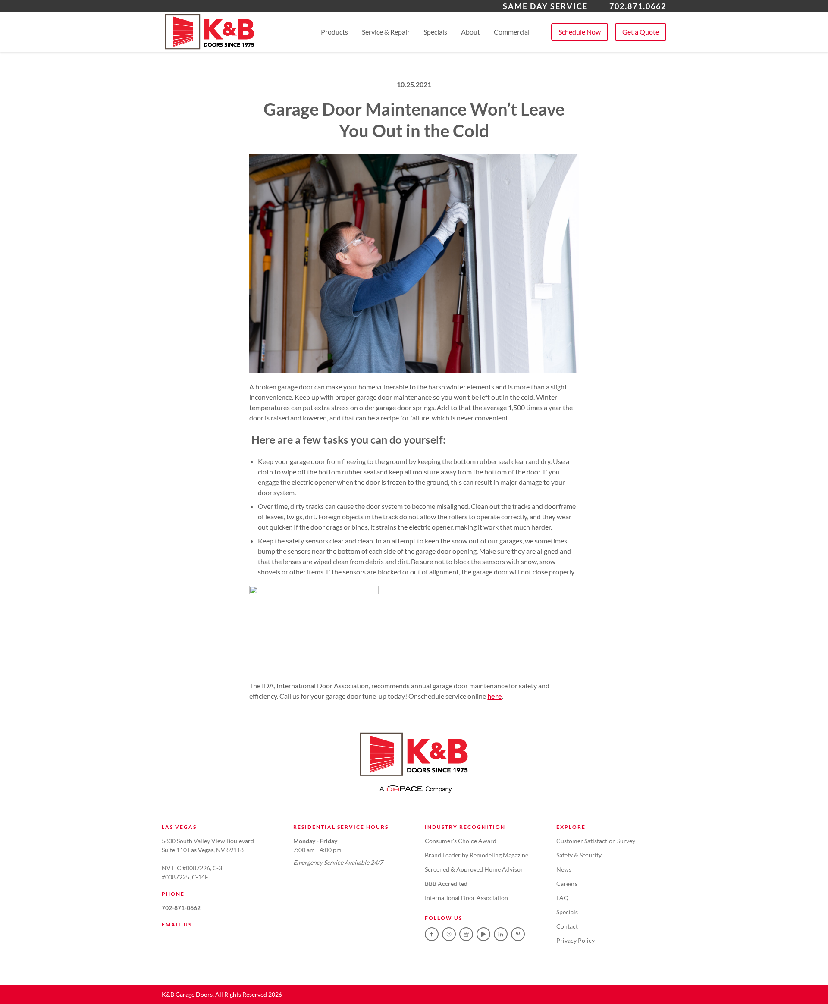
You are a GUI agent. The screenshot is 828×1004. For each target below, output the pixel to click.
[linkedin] (501, 934)
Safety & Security (579, 855)
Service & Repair (386, 32)
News (563, 869)
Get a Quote (640, 32)
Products (334, 32)
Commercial (512, 32)
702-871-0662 (181, 907)
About (470, 32)
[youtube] (483, 934)
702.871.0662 (637, 6)
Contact (567, 926)
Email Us (177, 924)
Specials (435, 32)
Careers (566, 883)
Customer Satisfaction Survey (595, 840)
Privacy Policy (575, 940)
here (494, 696)
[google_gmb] (466, 934)
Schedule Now (579, 32)
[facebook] (432, 934)
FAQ (562, 897)
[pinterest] (518, 934)
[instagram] (449, 934)
